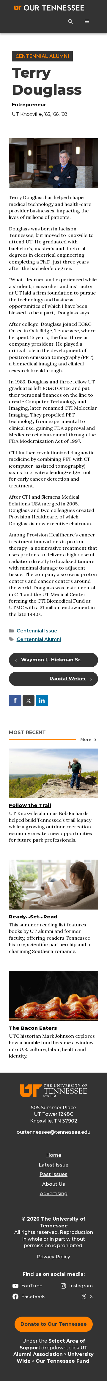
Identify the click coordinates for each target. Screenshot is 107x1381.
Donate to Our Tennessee (54, 1324)
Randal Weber (68, 678)
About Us (53, 1184)
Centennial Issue (37, 631)
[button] (70, 21)
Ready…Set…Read (33, 917)
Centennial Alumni (42, 56)
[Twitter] (28, 700)
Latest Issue (53, 1165)
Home (53, 1155)
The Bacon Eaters (33, 1028)
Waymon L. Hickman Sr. (51, 660)
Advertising (53, 1193)
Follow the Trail (30, 805)
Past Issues (53, 1174)
